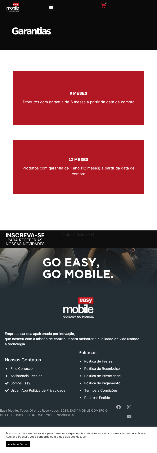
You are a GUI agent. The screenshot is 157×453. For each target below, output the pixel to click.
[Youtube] (129, 416)
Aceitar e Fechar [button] (18, 444)
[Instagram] (129, 407)
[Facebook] (118, 407)
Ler (85, 436)
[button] (51, 7)
